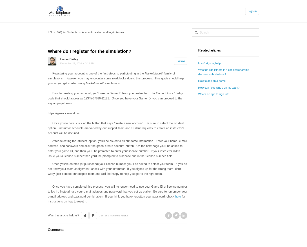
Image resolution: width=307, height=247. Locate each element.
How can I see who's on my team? (219, 87)
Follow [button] (180, 61)
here (178, 196)
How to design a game (212, 81)
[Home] (60, 11)
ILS (50, 32)
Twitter (176, 215)
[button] (85, 215)
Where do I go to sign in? (213, 94)
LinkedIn (183, 215)
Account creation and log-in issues (103, 32)
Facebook (168, 215)
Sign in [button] (252, 11)
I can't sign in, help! (209, 63)
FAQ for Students (67, 32)
